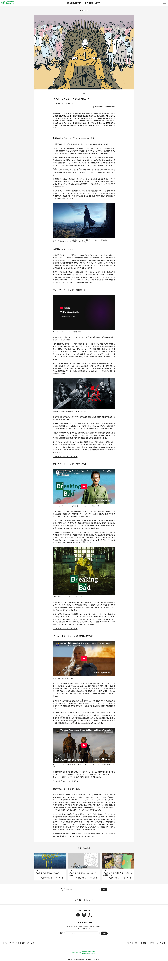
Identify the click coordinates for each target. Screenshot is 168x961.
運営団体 (22, 943)
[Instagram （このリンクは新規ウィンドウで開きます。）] (84, 915)
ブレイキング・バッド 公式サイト (65, 628)
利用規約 (144, 943)
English (88, 899)
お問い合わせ (30, 943)
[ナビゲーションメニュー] (164, 3)
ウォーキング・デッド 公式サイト (65, 456)
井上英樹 (58, 103)
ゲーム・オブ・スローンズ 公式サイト (66, 781)
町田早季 (70, 103)
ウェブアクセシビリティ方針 (156, 943)
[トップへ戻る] (7, 2)
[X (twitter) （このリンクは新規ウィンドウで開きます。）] (90, 915)
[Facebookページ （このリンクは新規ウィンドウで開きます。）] (78, 915)
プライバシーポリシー (133, 943)
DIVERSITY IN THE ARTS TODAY (84, 3)
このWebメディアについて (11, 943)
